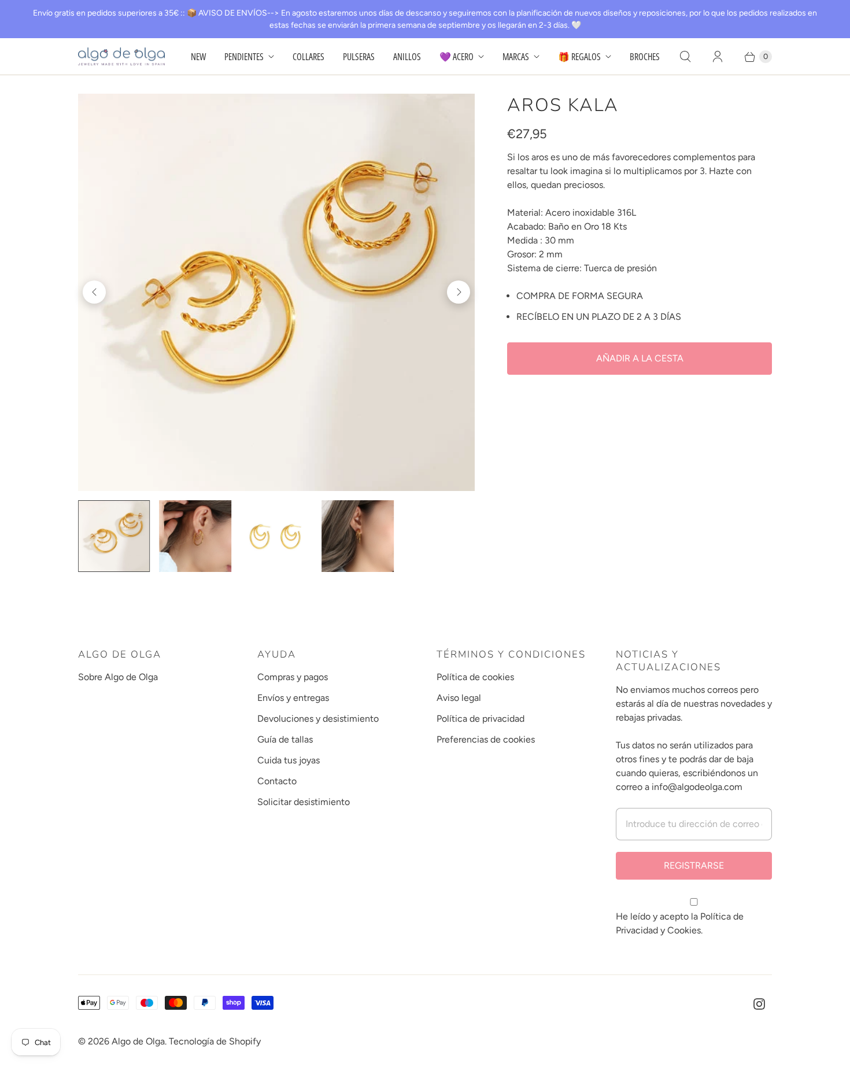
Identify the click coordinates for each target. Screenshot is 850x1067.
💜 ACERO (456, 56)
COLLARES (308, 56)
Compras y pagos (292, 676)
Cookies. (685, 930)
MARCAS (515, 56)
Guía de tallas (285, 739)
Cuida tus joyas (288, 760)
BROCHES (645, 56)
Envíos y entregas (293, 697)
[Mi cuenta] (717, 57)
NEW (198, 56)
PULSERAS (359, 56)
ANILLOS (407, 56)
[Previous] (94, 292)
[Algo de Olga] (121, 56)
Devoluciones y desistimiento (318, 718)
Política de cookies (475, 676)
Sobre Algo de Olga (118, 676)
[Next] (458, 292)
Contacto (277, 781)
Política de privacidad (480, 718)
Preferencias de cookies (486, 739)
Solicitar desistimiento (303, 801)
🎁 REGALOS (579, 56)
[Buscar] (685, 57)
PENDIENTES (244, 56)
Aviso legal (459, 697)
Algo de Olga (138, 1041)
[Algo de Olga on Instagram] (759, 1004)
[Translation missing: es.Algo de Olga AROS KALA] (195, 536)
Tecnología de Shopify (215, 1041)
